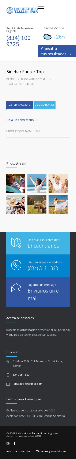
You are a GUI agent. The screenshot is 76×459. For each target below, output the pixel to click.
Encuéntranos (43, 245)
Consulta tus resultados (53, 51)
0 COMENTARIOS (44, 104)
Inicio (10, 79)
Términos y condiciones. (51, 451)
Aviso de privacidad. (19, 451)
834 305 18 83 (21, 375)
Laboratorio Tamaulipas (31, 433)
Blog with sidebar (33, 79)
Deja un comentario (20, 120)
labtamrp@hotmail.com (27, 384)
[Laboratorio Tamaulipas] (22, 10)
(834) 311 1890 (43, 268)
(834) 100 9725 (18, 41)
